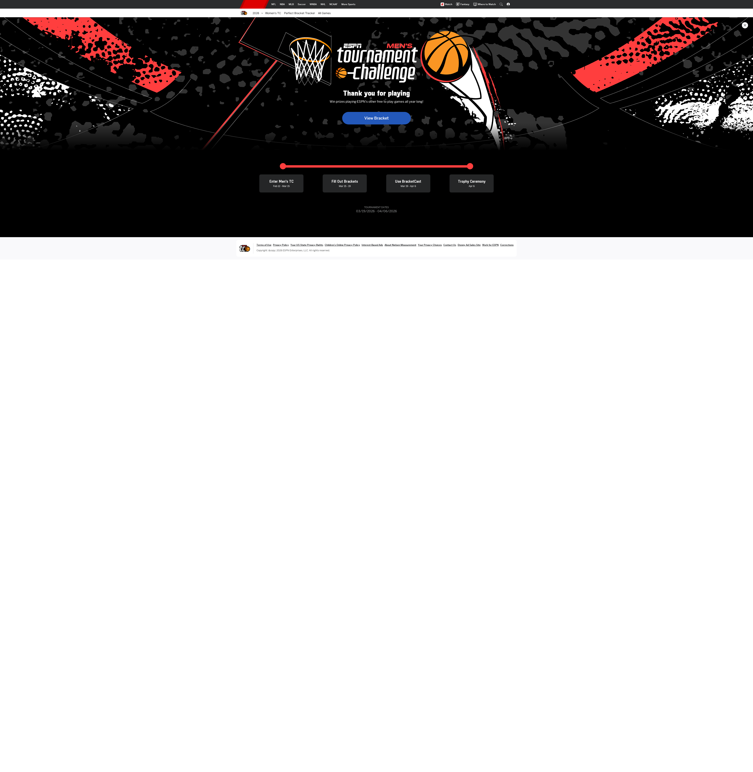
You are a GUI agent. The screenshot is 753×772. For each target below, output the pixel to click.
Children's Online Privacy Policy (342, 244)
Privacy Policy (281, 244)
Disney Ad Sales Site (469, 244)
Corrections (507, 244)
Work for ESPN (490, 244)
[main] (376, 394)
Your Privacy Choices (430, 244)
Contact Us (449, 244)
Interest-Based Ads (372, 244)
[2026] (262, 13)
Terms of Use (263, 244)
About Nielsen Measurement (400, 244)
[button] (501, 4)
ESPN (254, 4)
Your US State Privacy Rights (306, 244)
